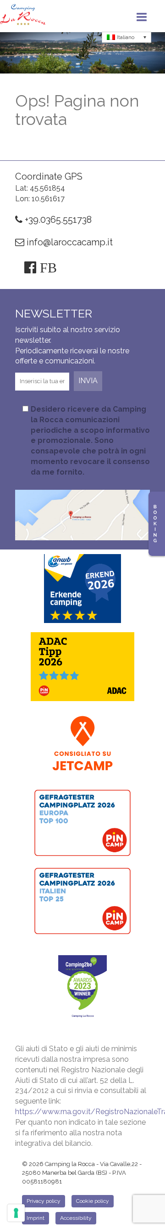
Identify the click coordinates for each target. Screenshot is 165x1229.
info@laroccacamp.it (68, 242)
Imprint (35, 1218)
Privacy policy (43, 1201)
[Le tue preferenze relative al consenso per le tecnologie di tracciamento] (16, 1213)
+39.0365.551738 (57, 219)
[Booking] (156, 524)
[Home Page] (23, 15)
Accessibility (76, 1218)
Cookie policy (92, 1201)
